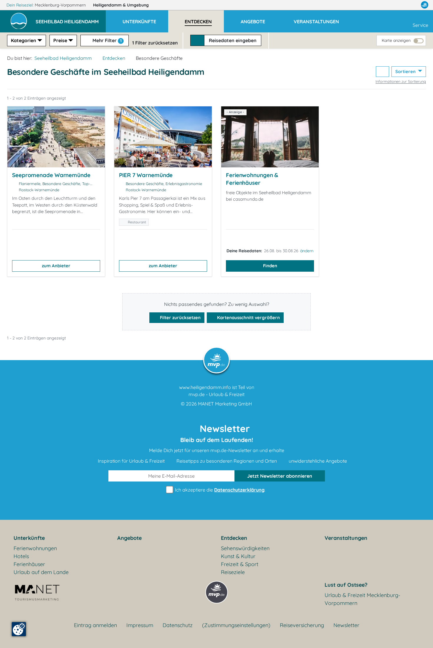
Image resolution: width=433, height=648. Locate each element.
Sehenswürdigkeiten (245, 548)
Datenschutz (178, 625)
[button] (71, 18)
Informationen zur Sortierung (401, 81)
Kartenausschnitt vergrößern (248, 317)
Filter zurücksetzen (180, 317)
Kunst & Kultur (238, 556)
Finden (270, 265)
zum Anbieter (56, 265)
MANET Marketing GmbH (225, 404)
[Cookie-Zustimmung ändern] (19, 629)
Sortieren (406, 71)
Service (420, 25)
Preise (60, 40)
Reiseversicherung (302, 625)
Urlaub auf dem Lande (41, 572)
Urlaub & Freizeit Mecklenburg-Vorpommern (362, 599)
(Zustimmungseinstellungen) (236, 625)
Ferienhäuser (29, 564)
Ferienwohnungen (35, 548)
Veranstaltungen (346, 538)
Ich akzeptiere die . (219, 490)
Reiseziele (233, 572)
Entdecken (114, 58)
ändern (306, 250)
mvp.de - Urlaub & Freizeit (216, 394)
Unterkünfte (29, 538)
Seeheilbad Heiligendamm (63, 58)
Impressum (139, 625)
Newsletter (346, 625)
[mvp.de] (424, 5)
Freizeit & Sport (239, 564)
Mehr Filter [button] (106, 40)
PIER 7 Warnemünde (146, 175)
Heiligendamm (121, 5)
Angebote (129, 538)
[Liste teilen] (382, 71)
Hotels (21, 556)
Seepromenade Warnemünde (51, 175)
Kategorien (23, 40)
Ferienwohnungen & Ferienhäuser (252, 179)
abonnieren (279, 476)
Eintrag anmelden (95, 625)
